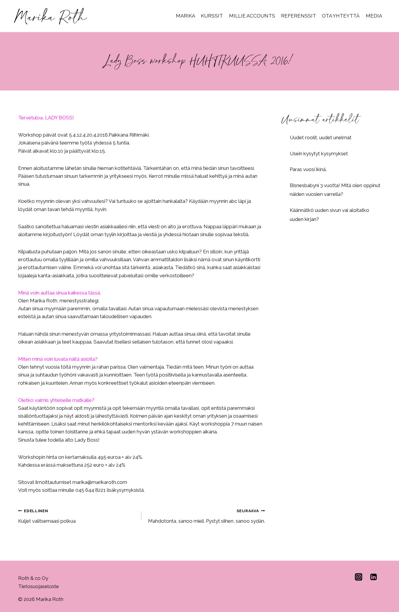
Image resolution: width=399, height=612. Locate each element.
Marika (185, 16)
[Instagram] (358, 576)
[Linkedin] (373, 576)
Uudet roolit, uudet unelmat (320, 137)
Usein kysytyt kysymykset (319, 153)
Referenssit (298, 16)
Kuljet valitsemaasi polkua (47, 516)
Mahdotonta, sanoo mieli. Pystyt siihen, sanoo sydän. (206, 516)
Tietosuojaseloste (38, 586)
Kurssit (212, 16)
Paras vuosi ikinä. (308, 169)
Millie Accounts (252, 16)
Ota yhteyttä (341, 16)
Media (374, 16)
